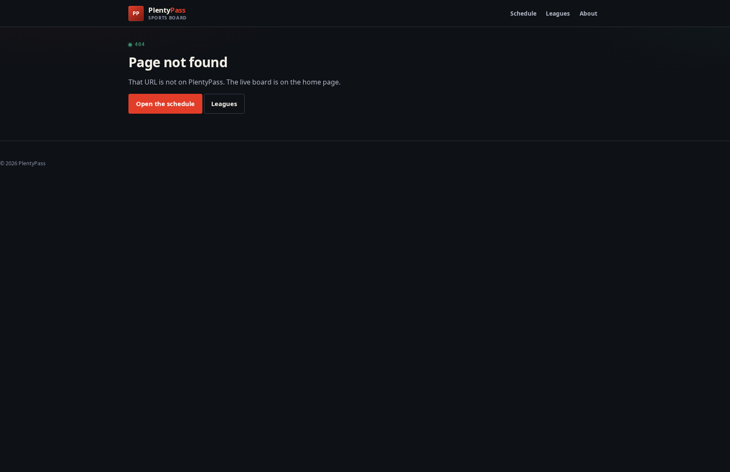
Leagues (558, 13)
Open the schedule (165, 103)
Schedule (523, 13)
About (588, 13)
